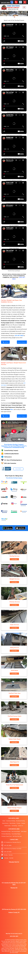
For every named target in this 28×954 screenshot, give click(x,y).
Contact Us (20, 825)
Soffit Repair (24, 831)
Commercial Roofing (10, 820)
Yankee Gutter (7, 825)
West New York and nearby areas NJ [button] (14, 933)
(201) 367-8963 (19, 335)
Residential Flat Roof (6, 831)
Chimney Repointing (6, 833)
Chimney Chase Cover (6, 836)
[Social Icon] (14, 482)
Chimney (18, 823)
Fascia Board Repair (16, 833)
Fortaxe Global (14, 952)
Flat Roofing (14, 825)
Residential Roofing (20, 820)
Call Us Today (18, 468)
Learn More (14, 559)
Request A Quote (21, 342)
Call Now (6, 342)
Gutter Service (5, 823)
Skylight (23, 823)
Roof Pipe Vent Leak (17, 836)
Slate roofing (12, 823)
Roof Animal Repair (16, 831)
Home (4, 820)
